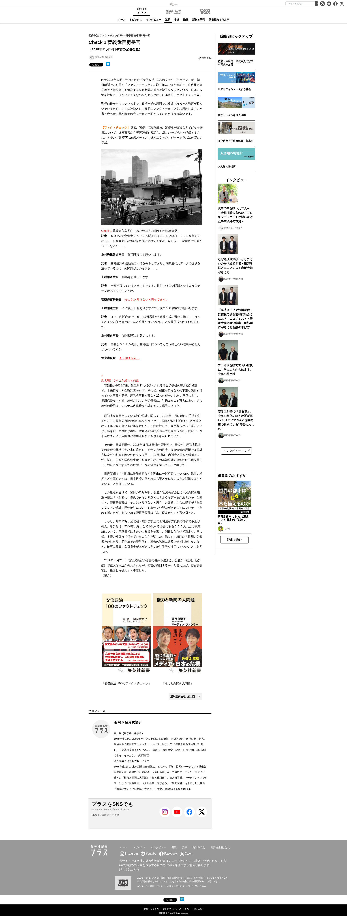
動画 (185, 19)
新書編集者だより (219, 19)
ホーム (121, 19)
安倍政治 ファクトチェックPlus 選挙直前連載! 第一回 (119, 35)
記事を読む (234, 539)
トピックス (135, 19)
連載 (167, 19)
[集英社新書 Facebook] (335, 3)
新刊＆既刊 (198, 19)
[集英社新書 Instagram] (322, 3)
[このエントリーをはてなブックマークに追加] (108, 64)
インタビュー (153, 19)
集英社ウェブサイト (151, 909)
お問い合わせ (198, 909)
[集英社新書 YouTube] (329, 3)
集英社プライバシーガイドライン (176, 909)
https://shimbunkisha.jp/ (177, 788)
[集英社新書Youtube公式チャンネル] (177, 817)
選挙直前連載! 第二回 (184, 696)
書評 (176, 19)
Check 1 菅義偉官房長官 (105, 814)
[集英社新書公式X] (342, 3)
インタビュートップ (236, 450)
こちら (135, 869)
